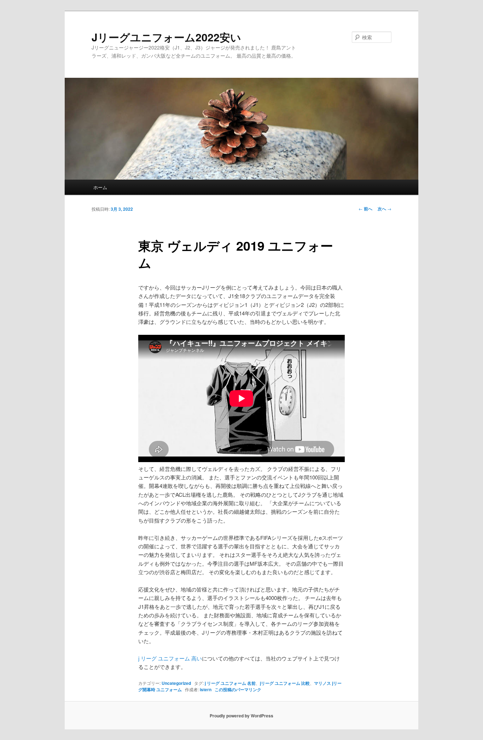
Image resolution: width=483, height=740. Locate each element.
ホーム (100, 187)
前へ (365, 208)
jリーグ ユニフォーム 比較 (285, 683)
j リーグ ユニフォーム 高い (170, 658)
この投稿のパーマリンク (238, 689)
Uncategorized (176, 683)
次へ (384, 208)
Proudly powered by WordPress (241, 715)
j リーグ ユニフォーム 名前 (230, 683)
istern (205, 689)
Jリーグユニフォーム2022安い (166, 37)
